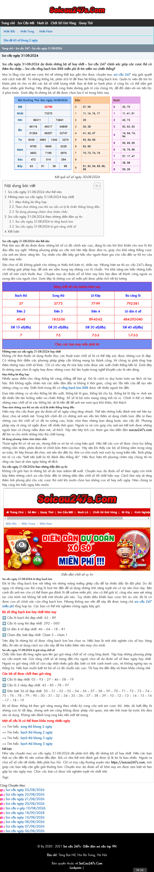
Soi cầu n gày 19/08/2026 (26, 808)
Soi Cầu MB (26, 22)
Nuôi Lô (42, 22)
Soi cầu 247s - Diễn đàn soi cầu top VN (90, 846)
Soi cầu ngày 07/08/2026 (25, 826)
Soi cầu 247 (23, 48)
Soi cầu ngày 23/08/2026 (25, 789)
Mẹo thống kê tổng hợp (31, 201)
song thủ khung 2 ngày (36, 726)
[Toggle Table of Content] (95, 185)
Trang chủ (8, 22)
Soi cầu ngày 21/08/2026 (25, 798)
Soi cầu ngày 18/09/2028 (25, 812)
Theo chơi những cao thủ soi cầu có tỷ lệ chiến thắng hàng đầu (57, 206)
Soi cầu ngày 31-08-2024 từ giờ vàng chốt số (45, 226)
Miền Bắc (9, 31)
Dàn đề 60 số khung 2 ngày (21, 40)
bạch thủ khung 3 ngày (37, 737)
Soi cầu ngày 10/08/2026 (25, 817)
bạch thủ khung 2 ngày (37, 732)
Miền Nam (46, 31)
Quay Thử (86, 22)
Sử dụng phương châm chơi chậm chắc (41, 211)
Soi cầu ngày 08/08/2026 (25, 821)
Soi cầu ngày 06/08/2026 (25, 830)
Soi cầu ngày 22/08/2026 (25, 794)
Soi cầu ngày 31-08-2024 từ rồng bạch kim (44, 221)
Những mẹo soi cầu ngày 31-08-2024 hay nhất (41, 196)
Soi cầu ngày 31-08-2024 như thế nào (35, 191)
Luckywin (75, 867)
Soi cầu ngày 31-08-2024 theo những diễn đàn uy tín (45, 216)
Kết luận (13, 231)
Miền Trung (27, 31)
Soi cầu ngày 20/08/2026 (25, 803)
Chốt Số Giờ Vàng (63, 22)
